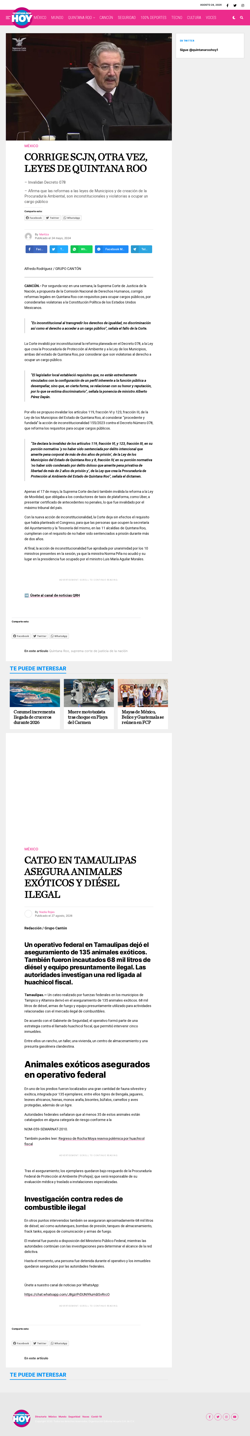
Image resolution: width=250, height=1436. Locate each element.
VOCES (211, 17)
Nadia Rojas (46, 912)
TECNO (176, 17)
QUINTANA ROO (80, 17)
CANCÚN (106, 17)
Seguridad (74, 1416)
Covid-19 (96, 1416)
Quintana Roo (59, 650)
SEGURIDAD (127, 17)
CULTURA (194, 17)
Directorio (40, 1416)
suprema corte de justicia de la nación (99, 650)
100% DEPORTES (153, 17)
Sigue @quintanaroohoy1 (199, 50)
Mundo (62, 1416)
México (52, 1416)
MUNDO (57, 17)
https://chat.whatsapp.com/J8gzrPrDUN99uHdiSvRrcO (67, 1294)
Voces (85, 1416)
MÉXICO (40, 17)
